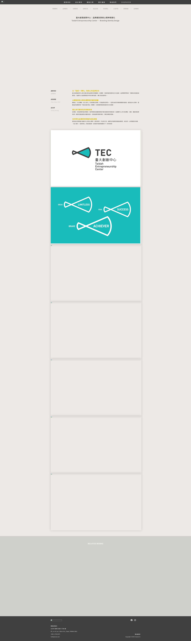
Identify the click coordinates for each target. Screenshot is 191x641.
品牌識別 (65, 9)
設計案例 (78, 2)
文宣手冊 (115, 9)
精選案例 (54, 9)
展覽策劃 (125, 9)
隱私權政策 (137, 634)
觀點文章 (90, 2)
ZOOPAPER (126, 2)
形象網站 (105, 9)
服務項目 (67, 2)
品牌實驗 (136, 9)
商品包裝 (95, 9)
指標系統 (85, 9)
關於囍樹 (101, 2)
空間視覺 (75, 9)
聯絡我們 (113, 2)
